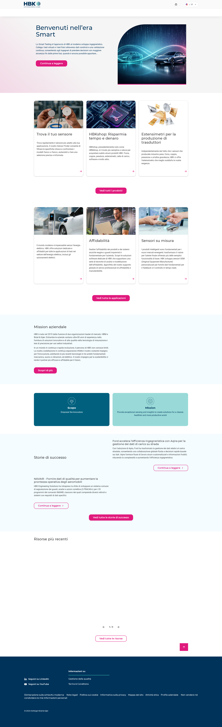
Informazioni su (76, 671)
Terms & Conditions (78, 684)
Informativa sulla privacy (113, 695)
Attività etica (152, 695)
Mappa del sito (135, 695)
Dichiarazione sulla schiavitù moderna (44, 695)
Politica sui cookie (89, 695)
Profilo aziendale (169, 695)
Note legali (72, 695)
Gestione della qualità (79, 679)
